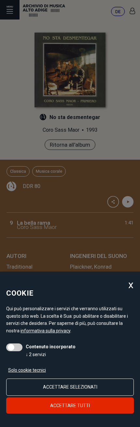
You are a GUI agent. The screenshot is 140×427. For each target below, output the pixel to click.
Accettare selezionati (70, 387)
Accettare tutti (70, 405)
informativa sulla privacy (45, 330)
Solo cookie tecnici (27, 370)
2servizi (36, 354)
